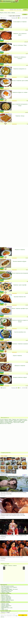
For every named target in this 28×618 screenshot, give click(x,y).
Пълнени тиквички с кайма (5, 419)
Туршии (5, 565)
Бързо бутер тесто (5, 588)
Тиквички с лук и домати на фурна (19, 34)
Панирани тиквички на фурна (20, 377)
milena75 (26, 293)
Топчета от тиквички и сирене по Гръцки (20, 320)
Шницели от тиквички (20, 365)
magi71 (27, 53)
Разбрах (23, 615)
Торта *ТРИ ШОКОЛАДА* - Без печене (9, 589)
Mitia (27, 100)
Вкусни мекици (4, 594)
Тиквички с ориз (15, 419)
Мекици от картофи (5, 595)
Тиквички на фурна (17, 421)
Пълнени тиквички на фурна (19, 261)
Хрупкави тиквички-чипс (20, 296)
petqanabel (26, 77)
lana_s (27, 328)
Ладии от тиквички (17, 355)
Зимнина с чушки (5, 603)
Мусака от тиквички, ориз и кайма (20, 80)
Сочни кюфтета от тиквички (20, 21)
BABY (27, 65)
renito (27, 352)
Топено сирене (4, 609)
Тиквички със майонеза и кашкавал (20, 57)
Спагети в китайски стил (20, 332)
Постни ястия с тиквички (19, 422)
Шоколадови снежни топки (7, 590)
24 (25, 17)
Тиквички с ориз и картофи (19, 285)
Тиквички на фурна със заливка (19, 92)
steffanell (26, 112)
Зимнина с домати (5, 604)
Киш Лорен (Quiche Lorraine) (7, 586)
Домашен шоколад (5, 601)
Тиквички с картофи (8, 420)
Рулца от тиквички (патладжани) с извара (20, 104)
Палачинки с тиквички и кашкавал (20, 343)
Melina (27, 269)
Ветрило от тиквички (20, 249)
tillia (27, 281)
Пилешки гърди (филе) (6, 605)
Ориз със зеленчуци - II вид (19, 45)
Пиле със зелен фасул (6, 596)
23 (24, 17)
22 (22, 17)
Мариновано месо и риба (6, 607)
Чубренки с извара (5, 592)
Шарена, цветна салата (6, 591)
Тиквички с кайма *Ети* (6, 599)
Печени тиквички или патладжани (20, 273)
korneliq (27, 362)
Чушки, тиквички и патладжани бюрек (12, 422)
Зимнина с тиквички (12, 565)
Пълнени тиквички (8, 421)
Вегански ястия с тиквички (5, 423)
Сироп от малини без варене (7, 600)
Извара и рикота (4, 606)
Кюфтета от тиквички (18, 420)
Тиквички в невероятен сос (19, 68)
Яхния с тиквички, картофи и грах (20, 308)
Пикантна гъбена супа (6, 597)
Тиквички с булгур (19, 116)
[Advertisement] (13, 4)
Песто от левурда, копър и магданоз (9, 587)
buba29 (27, 385)
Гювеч (2, 608)
